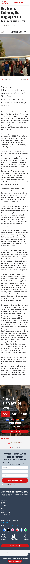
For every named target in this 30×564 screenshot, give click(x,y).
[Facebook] (4, 530)
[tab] (10, 447)
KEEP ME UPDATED (15, 561)
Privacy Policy (13, 484)
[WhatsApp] (25, 530)
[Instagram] (12, 529)
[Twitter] (8, 530)
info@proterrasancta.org (14, 525)
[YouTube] (17, 530)
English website (5, 522)
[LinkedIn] (21, 530)
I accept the (10, 484)
